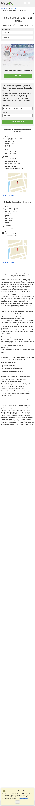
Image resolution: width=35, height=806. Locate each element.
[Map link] (17, 182)
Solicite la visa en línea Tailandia (17, 70)
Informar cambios (8, 195)
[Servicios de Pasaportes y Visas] (7, 3)
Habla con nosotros (26, 25)
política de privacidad (23, 798)
